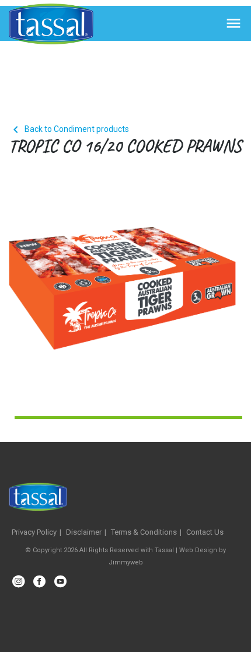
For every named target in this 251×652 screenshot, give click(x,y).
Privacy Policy (34, 532)
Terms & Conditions (144, 532)
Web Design (198, 550)
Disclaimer (84, 532)
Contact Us (205, 532)
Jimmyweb (126, 562)
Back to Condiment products (69, 129)
